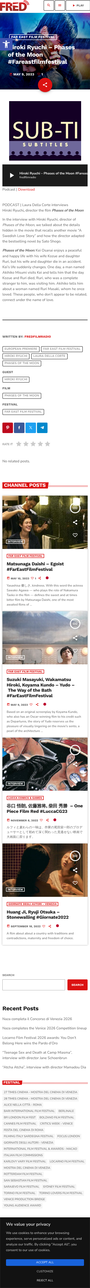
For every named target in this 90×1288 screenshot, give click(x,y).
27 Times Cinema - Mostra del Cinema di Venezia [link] (40, 1092)
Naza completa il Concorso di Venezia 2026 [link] (37, 1019)
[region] (45, 1252)
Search (8, 975)
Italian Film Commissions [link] (23, 1155)
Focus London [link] (68, 1136)
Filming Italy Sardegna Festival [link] (29, 1136)
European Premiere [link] (21, 349)
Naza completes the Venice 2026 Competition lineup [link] (44, 1028)
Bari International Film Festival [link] (29, 1111)
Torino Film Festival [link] (20, 1193)
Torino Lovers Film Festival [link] (61, 1193)
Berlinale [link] (66, 1111)
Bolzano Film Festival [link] (56, 1118)
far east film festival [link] (61, 349)
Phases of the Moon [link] (22, 363)
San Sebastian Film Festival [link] (25, 1181)
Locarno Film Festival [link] (67, 1162)
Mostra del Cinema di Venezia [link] (27, 1168)
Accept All (45, 1262)
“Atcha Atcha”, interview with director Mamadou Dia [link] (44, 1067)
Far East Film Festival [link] (33, 37)
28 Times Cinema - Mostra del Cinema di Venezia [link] (40, 1099)
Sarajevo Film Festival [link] (21, 1187)
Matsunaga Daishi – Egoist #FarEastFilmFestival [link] (35, 566)
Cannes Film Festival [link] (20, 1124)
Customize (45, 1271)
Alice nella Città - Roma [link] (23, 1105)
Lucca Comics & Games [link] (25, 797)
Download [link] (26, 189)
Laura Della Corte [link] (49, 356)
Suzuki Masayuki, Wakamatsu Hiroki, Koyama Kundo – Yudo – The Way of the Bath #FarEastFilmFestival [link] (41, 687)
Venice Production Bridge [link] (24, 1199)
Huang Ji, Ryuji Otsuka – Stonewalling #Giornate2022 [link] (38, 914)
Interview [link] (15, 541)
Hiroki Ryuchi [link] (16, 356)
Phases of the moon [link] (22, 396)
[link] (6, 44)
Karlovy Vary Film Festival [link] (25, 1162)
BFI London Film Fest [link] (20, 1118)
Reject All (45, 1281)
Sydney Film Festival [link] (59, 1187)
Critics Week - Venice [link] (56, 1124)
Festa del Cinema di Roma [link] (23, 1130)
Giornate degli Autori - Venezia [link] (32, 904)
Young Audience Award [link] (22, 1206)
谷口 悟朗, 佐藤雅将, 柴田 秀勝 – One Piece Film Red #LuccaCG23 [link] (45, 808)
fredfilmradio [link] (37, 337)
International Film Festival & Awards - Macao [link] (40, 1149)
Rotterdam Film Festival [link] (23, 1174)
